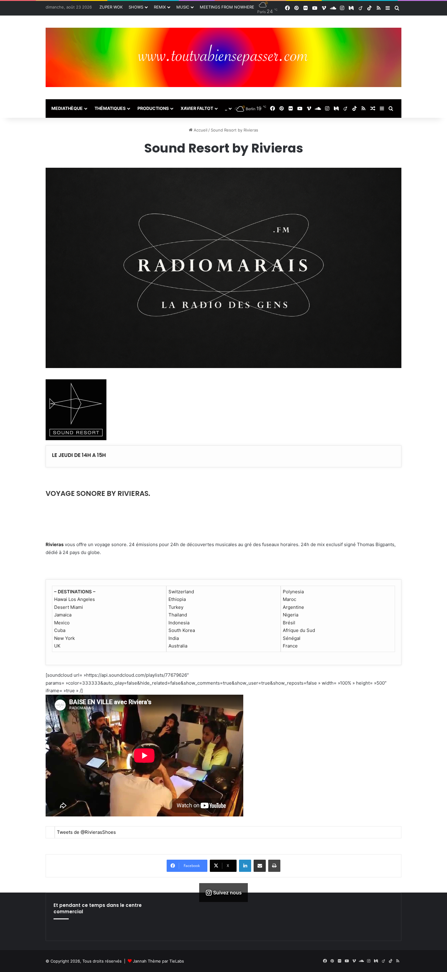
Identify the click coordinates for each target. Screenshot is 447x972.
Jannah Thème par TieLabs (158, 961)
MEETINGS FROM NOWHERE (227, 7)
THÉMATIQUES (110, 108)
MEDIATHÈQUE (67, 108)
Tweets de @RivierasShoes (86, 832)
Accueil (199, 130)
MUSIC (182, 7)
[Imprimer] (274, 866)
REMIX (160, 7)
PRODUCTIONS (153, 108)
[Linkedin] (245, 866)
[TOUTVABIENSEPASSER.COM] (223, 57)
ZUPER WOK (111, 7)
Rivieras (55, 544)
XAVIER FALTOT (197, 108)
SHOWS (136, 7)
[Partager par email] (260, 866)
